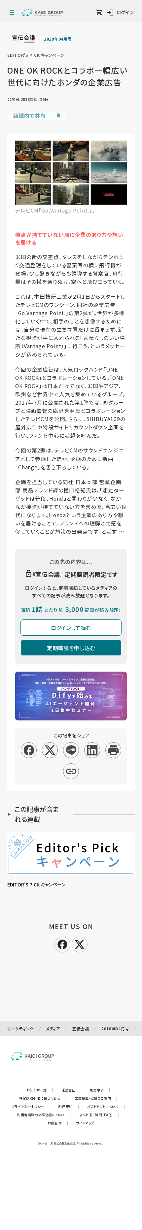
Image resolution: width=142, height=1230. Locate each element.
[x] (50, 750)
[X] (80, 943)
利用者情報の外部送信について (44, 1114)
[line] (71, 750)
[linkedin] (92, 750)
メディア (53, 1028)
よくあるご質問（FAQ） (100, 1114)
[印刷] (113, 750)
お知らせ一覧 (39, 1089)
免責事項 (100, 1089)
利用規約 (68, 1106)
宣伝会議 (80, 1028)
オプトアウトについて (106, 1106)
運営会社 (71, 1089)
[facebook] (28, 750)
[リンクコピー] (71, 771)
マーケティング (20, 1028)
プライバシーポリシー (31, 1106)
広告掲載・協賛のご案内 (96, 1098)
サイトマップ (85, 1122)
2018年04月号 (58, 39)
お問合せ (58, 1122)
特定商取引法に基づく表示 (43, 1098)
